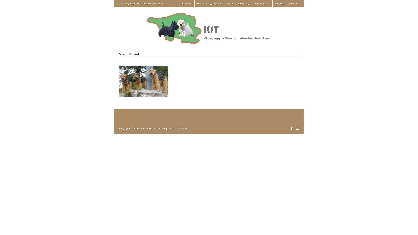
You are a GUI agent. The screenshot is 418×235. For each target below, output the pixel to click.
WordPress (184, 128)
